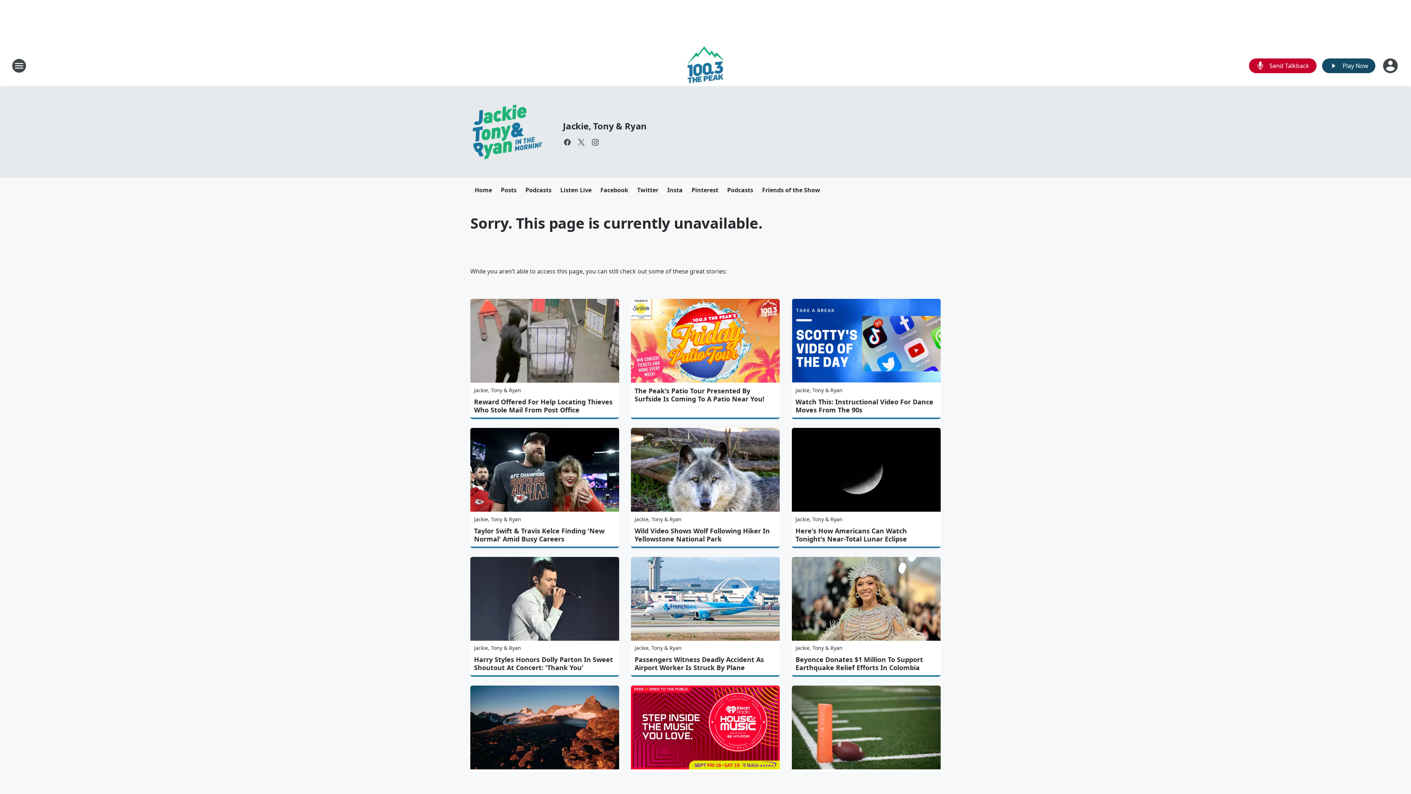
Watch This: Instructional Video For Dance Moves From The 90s (864, 406)
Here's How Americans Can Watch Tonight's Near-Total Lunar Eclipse (851, 535)
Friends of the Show (791, 190)
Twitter (647, 190)
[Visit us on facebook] (567, 142)
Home (483, 190)
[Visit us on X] (581, 142)
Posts (509, 190)
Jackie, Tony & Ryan (605, 126)
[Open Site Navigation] (19, 65)
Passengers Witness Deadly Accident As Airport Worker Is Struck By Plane (699, 663)
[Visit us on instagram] (595, 142)
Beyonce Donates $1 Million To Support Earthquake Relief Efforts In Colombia (859, 663)
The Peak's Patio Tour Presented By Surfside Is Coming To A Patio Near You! (699, 395)
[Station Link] (705, 65)
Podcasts (538, 190)
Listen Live (576, 190)
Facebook (614, 190)
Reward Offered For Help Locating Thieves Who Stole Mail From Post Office (543, 406)
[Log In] (1391, 65)
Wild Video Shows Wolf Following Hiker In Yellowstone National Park (702, 535)
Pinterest (705, 190)
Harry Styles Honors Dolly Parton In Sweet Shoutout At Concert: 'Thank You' (543, 663)
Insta (675, 190)
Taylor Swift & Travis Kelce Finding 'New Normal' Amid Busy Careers (539, 535)
